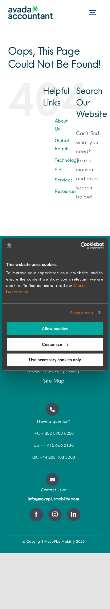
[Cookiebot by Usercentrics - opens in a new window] (80, 245)
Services (64, 180)
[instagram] (55, 514)
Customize (52, 344)
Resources (65, 191)
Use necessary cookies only (55, 360)
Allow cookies (55, 328)
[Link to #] (52, 409)
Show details (81, 312)
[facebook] (36, 514)
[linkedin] (73, 514)
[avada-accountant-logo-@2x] (30, 8)
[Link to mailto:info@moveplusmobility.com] (52, 479)
